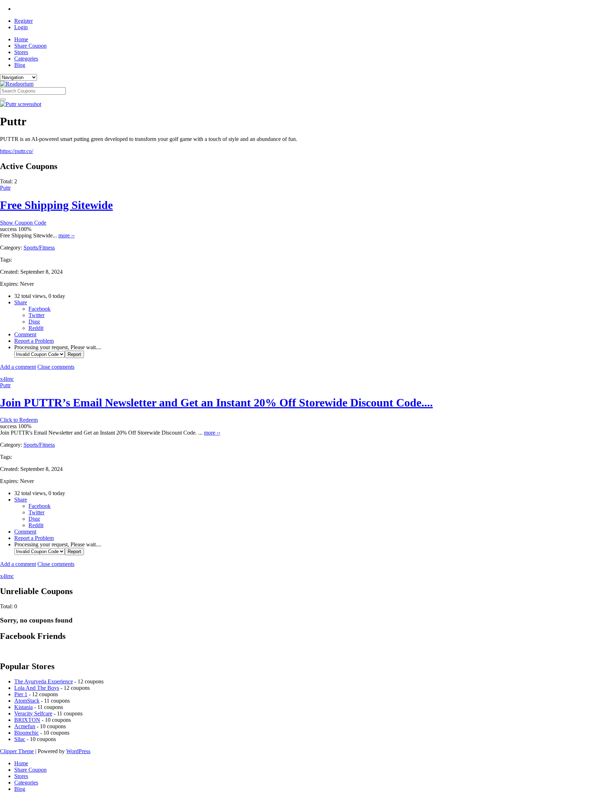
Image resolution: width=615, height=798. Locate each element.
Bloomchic (26, 733)
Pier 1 (20, 694)
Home (21, 39)
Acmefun (24, 726)
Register (23, 21)
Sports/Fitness (39, 248)
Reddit (35, 328)
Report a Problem (34, 341)
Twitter (36, 315)
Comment (25, 334)
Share (20, 302)
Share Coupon (30, 46)
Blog (19, 65)
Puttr (5, 188)
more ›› (66, 235)
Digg (34, 322)
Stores (21, 52)
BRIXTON (27, 720)
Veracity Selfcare (33, 713)
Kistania (23, 707)
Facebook (39, 309)
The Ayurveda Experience (43, 681)
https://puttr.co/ (16, 151)
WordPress (78, 751)
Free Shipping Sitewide (56, 205)
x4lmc (7, 379)
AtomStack (27, 701)
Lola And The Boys (36, 688)
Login (21, 27)
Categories (26, 59)
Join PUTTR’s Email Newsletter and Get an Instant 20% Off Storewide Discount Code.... (216, 402)
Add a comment (18, 367)
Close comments (55, 367)
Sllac (19, 739)
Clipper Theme (17, 751)
